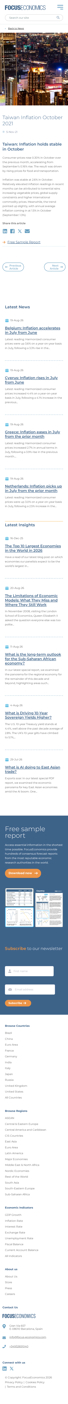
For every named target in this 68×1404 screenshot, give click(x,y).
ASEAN (9, 1118)
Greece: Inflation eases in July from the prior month (32, 434)
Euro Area (11, 1044)
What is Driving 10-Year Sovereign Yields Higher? (28, 715)
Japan (9, 1074)
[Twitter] (11, 1368)
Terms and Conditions (21, 1386)
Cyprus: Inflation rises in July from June (31, 380)
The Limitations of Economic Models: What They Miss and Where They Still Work (31, 600)
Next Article (54, 267)
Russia (9, 1079)
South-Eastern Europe (20, 1188)
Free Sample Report (23, 242)
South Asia (12, 1182)
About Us (11, 1276)
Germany (11, 1056)
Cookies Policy (35, 1382)
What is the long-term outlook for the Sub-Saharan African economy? (33, 659)
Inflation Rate (14, 1220)
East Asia (11, 1141)
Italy (8, 1068)
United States (14, 1091)
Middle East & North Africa (22, 1165)
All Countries (13, 1097)
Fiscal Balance (14, 1244)
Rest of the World (16, 1176)
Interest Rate (13, 1226)
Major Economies (16, 1159)
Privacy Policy (14, 1382)
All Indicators (13, 1256)
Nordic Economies (17, 1171)
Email (9, 981)
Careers (10, 1294)
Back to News (16, 28)
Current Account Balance (21, 1250)
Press (8, 1288)
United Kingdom (16, 1085)
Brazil (8, 1033)
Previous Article (15, 267)
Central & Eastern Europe (21, 1124)
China (9, 1038)
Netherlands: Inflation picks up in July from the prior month (33, 488)
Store (8, 1282)
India (8, 1062)
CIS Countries (14, 1135)
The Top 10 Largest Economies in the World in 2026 (33, 548)
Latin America (14, 1153)
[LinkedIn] (4, 1368)
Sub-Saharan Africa (17, 1194)
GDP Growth (13, 1214)
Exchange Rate (15, 1232)
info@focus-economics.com (27, 1337)
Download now (20, 873)
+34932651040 (18, 1346)
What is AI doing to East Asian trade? (32, 769)
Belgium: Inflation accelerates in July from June (32, 330)
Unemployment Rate (19, 1238)
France (9, 1050)
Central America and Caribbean (25, 1129)
